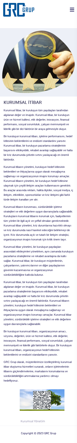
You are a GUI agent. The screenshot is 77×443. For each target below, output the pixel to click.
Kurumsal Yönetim (32, 421)
